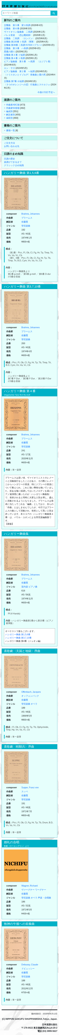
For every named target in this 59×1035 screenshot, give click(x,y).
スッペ (24, 791)
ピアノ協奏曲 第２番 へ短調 (19, 71)
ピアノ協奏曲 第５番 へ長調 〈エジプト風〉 (28, 61)
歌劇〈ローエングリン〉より (16, 846)
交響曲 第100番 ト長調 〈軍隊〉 (20, 42)
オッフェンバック (30, 696)
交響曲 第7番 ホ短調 (14, 81)
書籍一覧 (10, 130)
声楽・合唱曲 (44, 898)
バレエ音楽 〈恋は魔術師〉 (18, 35)
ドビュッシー (28, 968)
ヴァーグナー (28, 890)
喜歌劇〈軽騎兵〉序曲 (19, 746)
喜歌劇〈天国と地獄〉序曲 (22, 651)
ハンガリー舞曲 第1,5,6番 (21, 173)
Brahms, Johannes (30, 214)
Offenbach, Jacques (31, 692)
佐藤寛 (24, 222)
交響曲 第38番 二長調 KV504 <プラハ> (23, 45)
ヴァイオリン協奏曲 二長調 (18, 32)
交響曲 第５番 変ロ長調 (17, 25)
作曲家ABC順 (13, 105)
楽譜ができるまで (13, 162)
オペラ (34, 704)
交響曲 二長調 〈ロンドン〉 (19, 38)
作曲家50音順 (13, 108)
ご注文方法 (9, 143)
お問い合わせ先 (11, 146)
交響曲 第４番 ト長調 (14, 58)
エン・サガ (9, 68)
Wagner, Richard (29, 886)
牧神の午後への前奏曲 (19, 924)
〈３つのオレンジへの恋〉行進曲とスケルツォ (27, 84)
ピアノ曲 (33, 587)
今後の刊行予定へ (46, 92)
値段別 (9, 118)
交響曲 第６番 (11, 28)
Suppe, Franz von (30, 787)
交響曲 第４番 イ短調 (14, 55)
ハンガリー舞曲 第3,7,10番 (22, 286)
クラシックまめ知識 (14, 165)
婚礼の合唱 (11, 842)
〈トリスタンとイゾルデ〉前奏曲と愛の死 (25, 74)
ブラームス (26, 218)
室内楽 (24, 587)
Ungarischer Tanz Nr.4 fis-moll (17, 395)
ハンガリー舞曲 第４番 (20, 391)
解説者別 (10, 114)
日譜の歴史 (9, 159)
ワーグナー (40, 890)
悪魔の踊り (9, 51)
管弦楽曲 (25, 226)
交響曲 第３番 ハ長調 (16, 48)
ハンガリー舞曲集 (16, 533)
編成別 (9, 111)
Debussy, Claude (29, 964)
